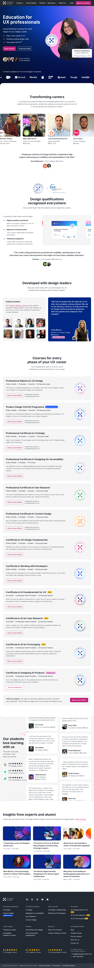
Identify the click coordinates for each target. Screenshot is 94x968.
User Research (31, 916)
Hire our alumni (76, 936)
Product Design (8, 913)
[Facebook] (37, 899)
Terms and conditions (45, 965)
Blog (72, 930)
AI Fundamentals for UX (79, 910)
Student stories (76, 933)
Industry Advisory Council (18, 305)
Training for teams (9, 930)
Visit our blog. (80, 819)
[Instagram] (47, 899)
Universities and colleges (34, 930)
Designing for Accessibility (35, 913)
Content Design (31, 920)
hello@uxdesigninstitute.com (82, 954)
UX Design (6, 910)
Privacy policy (56, 965)
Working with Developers (57, 913)
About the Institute (55, 930)
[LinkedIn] (27, 899)
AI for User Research (78, 915)
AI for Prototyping (77, 918)
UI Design (29, 910)
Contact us (75, 943)
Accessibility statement (68, 965)
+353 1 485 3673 (78, 956)
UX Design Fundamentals (57, 910)
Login (72, 3)
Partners (42, 3)
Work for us (75, 940)
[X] (32, 899)
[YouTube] (42, 899)
